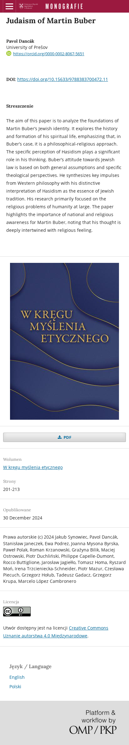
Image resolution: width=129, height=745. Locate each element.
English (17, 677)
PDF (67, 437)
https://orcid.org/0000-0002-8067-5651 (48, 53)
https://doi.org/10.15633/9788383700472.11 (62, 79)
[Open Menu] (9, 6)
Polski (15, 686)
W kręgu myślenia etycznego (33, 467)
